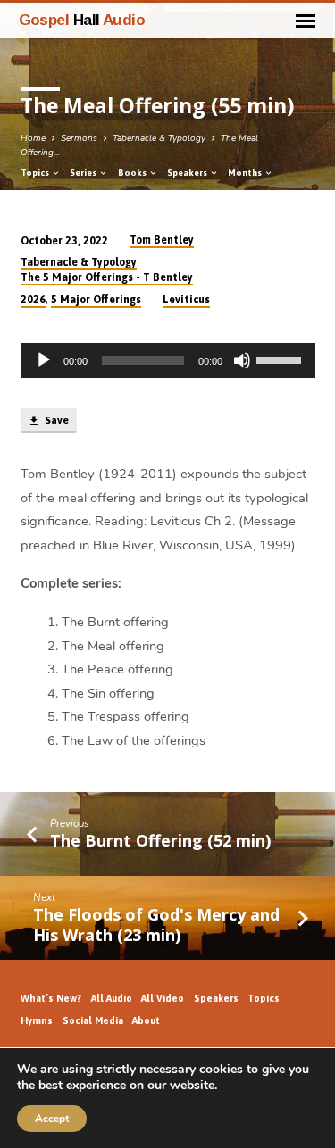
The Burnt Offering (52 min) (160, 840)
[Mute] (242, 360)
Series (84, 173)
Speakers (188, 173)
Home (33, 138)
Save (55, 420)
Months (246, 173)
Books (133, 173)
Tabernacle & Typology (159, 138)
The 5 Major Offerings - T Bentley (107, 277)
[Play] (44, 360)
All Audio (111, 998)
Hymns (37, 1020)
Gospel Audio (82, 20)
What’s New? (51, 998)
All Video (162, 998)
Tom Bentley (162, 240)
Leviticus (186, 299)
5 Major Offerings (96, 299)
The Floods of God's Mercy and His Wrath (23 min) (156, 924)
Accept (52, 1118)
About (146, 1020)
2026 (33, 299)
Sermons (79, 138)
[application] (168, 360)
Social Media (93, 1020)
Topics (36, 173)
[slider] (281, 359)
